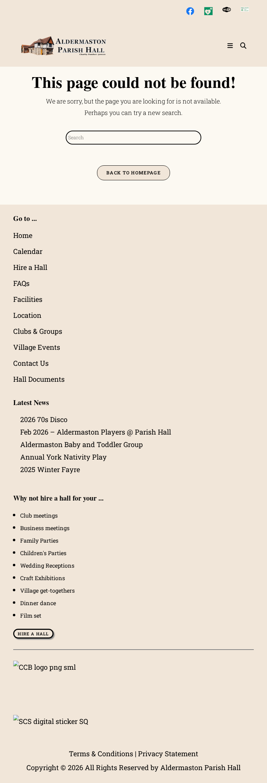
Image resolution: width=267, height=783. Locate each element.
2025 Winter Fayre (50, 469)
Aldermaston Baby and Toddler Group (81, 444)
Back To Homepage (133, 173)
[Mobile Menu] (231, 45)
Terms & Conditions (101, 753)
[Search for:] (241, 45)
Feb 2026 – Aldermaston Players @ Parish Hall (95, 431)
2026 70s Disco (43, 419)
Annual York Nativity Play (63, 456)
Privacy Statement (168, 753)
